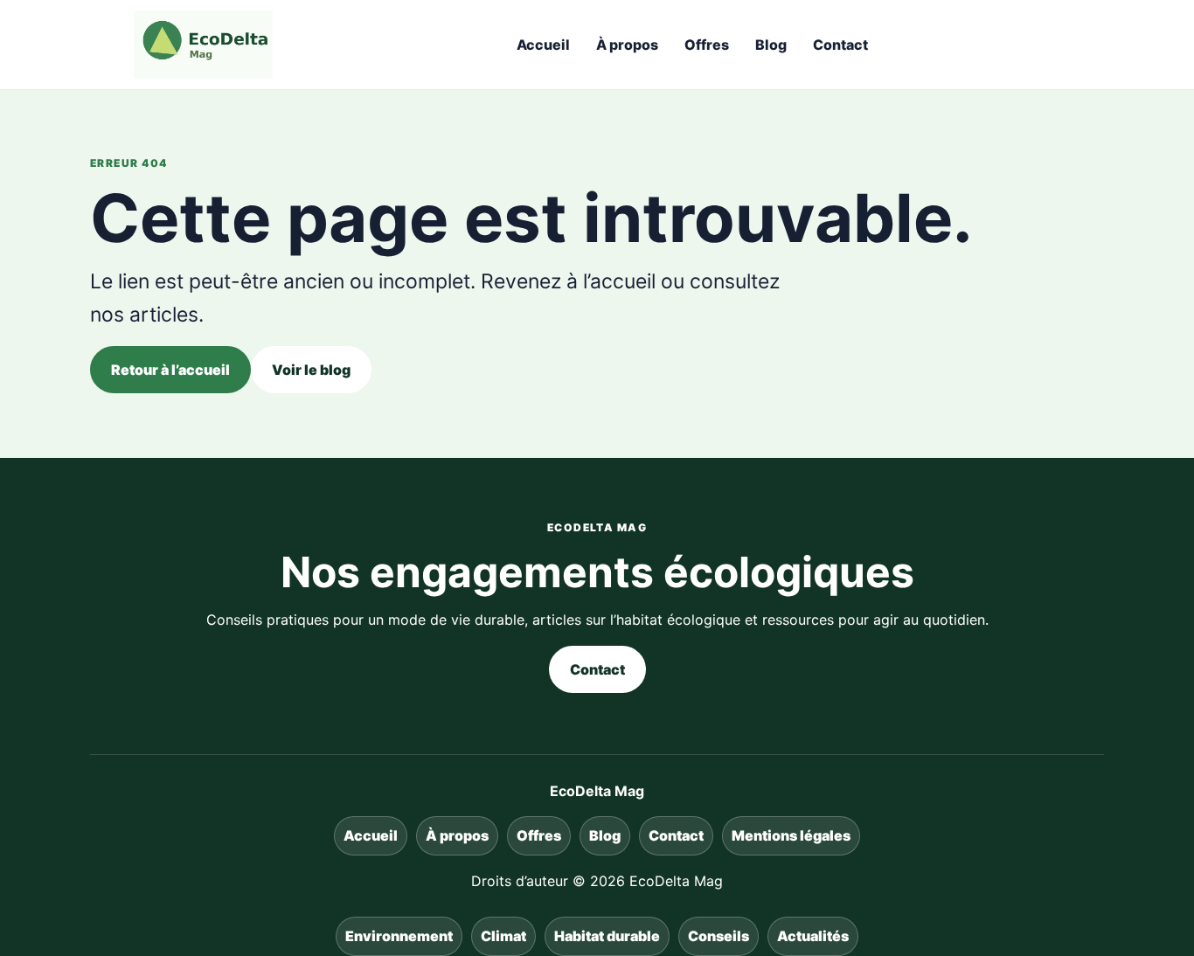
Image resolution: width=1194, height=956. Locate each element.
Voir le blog (311, 369)
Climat (503, 936)
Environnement (399, 936)
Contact (840, 44)
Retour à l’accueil (170, 369)
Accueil (543, 44)
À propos (627, 44)
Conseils (718, 936)
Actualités (813, 936)
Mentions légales (791, 835)
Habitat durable (607, 936)
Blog (771, 44)
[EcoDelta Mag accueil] (203, 44)
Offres (706, 44)
